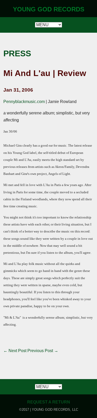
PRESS (17, 53)
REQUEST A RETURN (48, 402)
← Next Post (14, 350)
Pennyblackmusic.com (24, 101)
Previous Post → (42, 350)
